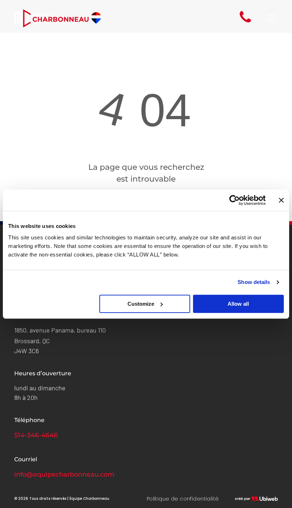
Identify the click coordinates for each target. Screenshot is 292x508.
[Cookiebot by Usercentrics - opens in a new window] (234, 200)
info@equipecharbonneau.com (64, 474)
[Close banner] (281, 200)
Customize (140, 304)
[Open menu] (272, 18)
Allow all (238, 304)
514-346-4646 (36, 435)
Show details (254, 282)
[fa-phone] (245, 22)
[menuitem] (183, 499)
